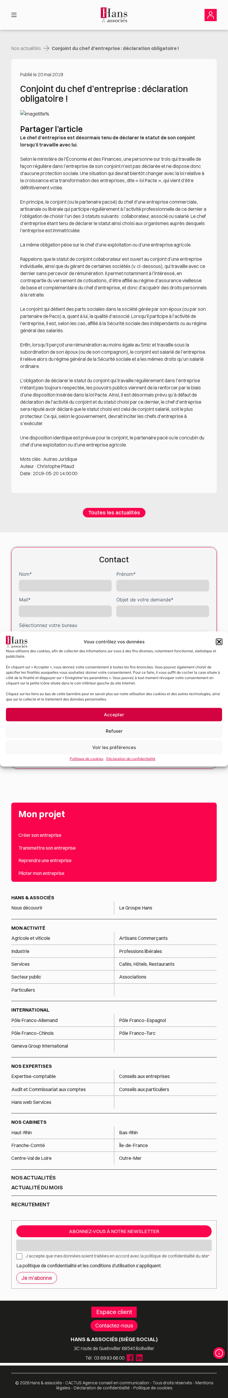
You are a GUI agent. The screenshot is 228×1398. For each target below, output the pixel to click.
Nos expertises (31, 1066)
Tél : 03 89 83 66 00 (105, 1358)
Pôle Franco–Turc (137, 1033)
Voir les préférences (114, 747)
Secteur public (26, 977)
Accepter (114, 714)
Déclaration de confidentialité (130, 758)
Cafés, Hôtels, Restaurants (147, 964)
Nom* (25, 574)
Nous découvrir (27, 908)
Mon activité (28, 928)
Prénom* (126, 574)
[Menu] (14, 15)
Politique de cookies (86, 758)
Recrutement (30, 1204)
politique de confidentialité (50, 1266)
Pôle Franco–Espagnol (142, 1020)
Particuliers (23, 990)
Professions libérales (140, 951)
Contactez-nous (114, 1325)
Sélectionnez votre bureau (48, 625)
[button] (219, 642)
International (30, 1010)
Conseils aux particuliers (144, 1089)
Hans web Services (31, 1102)
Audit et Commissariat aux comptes (48, 1089)
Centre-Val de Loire (31, 1158)
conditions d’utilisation (113, 1266)
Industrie (20, 951)
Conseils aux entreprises (144, 1076)
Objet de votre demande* (144, 600)
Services (21, 964)
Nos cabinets (29, 1122)
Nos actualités (26, 48)
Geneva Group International (39, 1046)
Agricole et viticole (30, 938)
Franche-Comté (28, 1145)
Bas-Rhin (128, 1132)
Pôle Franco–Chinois (32, 1033)
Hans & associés (32, 898)
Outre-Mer (130, 1158)
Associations (132, 977)
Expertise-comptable (33, 1076)
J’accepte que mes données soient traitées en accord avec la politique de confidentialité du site (117, 1256)
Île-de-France (133, 1145)
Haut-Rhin (21, 1132)
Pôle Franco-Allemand (34, 1020)
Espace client (114, 1312)
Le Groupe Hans (135, 908)
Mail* (25, 600)
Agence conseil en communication (107, 1382)
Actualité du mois (37, 1187)
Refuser (114, 731)
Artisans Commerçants (143, 938)
